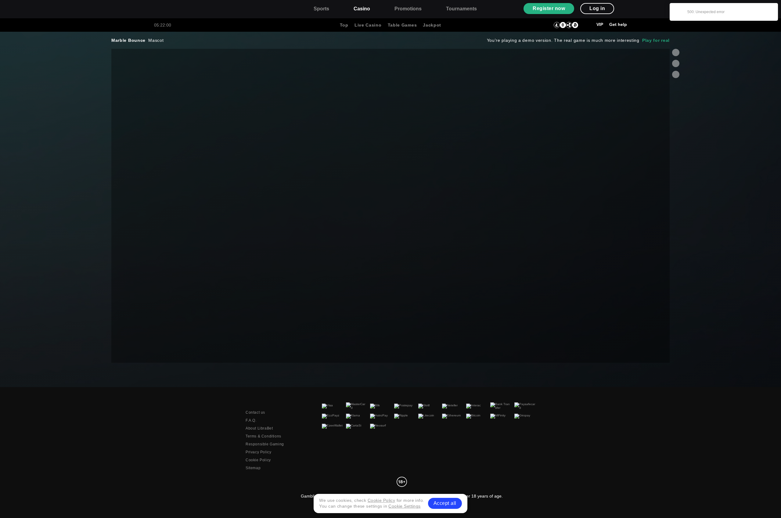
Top (344, 25)
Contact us (255, 412)
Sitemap (253, 468)
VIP (599, 24)
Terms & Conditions (263, 436)
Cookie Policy (258, 460)
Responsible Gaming (265, 444)
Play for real (656, 40)
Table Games (402, 25)
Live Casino (368, 25)
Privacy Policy (258, 452)
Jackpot (432, 25)
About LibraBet (259, 428)
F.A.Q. (251, 420)
